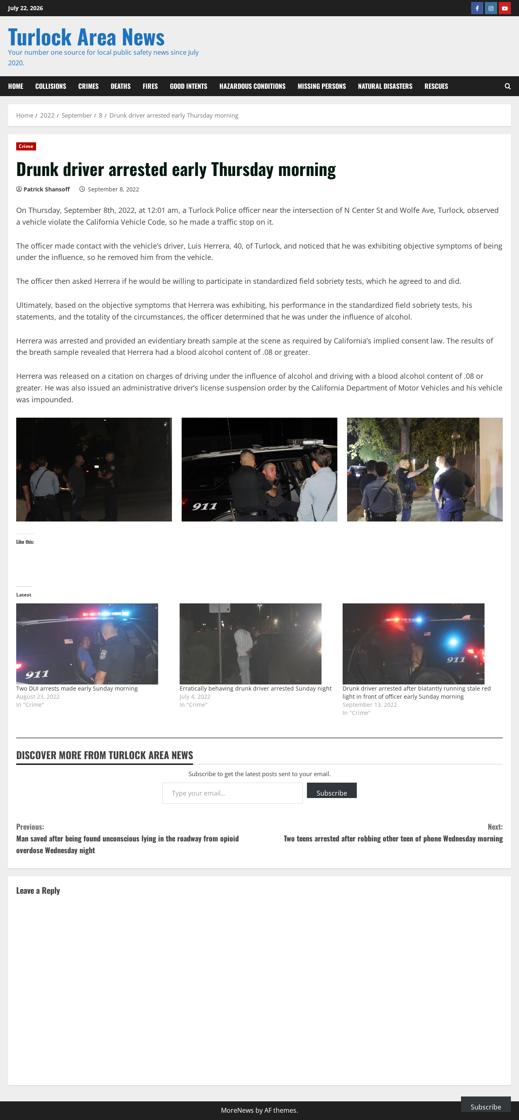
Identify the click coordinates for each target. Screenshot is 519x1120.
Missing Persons (322, 86)
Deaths (121, 86)
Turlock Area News (86, 35)
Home (15, 86)
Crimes (88, 86)
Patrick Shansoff (47, 189)
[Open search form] (508, 86)
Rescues (436, 86)
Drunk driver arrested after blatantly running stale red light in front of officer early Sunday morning (417, 692)
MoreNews (237, 1110)
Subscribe (332, 793)
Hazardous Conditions (252, 86)
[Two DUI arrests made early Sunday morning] (94, 643)
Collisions (50, 86)
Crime (26, 146)
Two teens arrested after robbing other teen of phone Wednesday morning (393, 832)
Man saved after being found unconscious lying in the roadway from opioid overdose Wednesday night (127, 838)
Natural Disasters (385, 86)
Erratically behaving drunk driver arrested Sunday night (256, 688)
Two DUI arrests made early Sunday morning (77, 688)
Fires (150, 86)
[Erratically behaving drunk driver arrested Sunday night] (257, 643)
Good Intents (188, 86)
